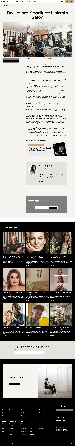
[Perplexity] (61, 431)
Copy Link (42, 188)
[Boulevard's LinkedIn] (63, 418)
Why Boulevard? (23, 426)
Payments (22, 416)
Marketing (40, 412)
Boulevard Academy (41, 427)
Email (37, 188)
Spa (3, 413)
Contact (39, 426)
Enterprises (10, 413)
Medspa (3, 410)
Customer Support (24, 418)
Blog (30, 427)
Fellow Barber (11, 435)
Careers (3, 427)
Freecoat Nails (11, 432)
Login (62, 1)
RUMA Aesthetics (11, 429)
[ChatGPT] (56, 431)
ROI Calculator (32, 435)
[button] (36, 1)
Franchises (10, 412)
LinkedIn (34, 188)
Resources (31, 426)
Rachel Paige (11, 426)
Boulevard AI (41, 419)
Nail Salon (3, 418)
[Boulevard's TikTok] (61, 418)
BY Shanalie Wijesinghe (48, 58)
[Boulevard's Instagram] (58, 418)
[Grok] (66, 431)
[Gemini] (64, 431)
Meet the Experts (23, 432)
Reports (40, 418)
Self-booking (23, 412)
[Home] (4, 1)
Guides (31, 429)
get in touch (13, 384)
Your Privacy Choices (30, 444)
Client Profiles (23, 413)
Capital (40, 416)
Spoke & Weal (11, 427)
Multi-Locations (11, 410)
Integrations (32, 416)
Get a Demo (69, 1)
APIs (31, 415)
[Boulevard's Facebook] (56, 418)
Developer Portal (40, 429)
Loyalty (22, 415)
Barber (3, 415)
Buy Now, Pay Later (42, 410)
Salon (3, 412)
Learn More (41, 181)
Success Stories (23, 427)
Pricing (28, 1)
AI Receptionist (23, 410)
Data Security (32, 418)
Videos (31, 432)
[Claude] (59, 431)
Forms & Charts (32, 412)
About (3, 426)
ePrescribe (32, 413)
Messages (40, 413)
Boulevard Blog (6, 5)
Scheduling (32, 410)
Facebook (28, 188)
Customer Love (23, 429)
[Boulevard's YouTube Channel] (65, 418)
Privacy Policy (23, 444)
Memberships (41, 415)
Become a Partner (24, 435)
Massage (3, 416)
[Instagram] (66, 58)
